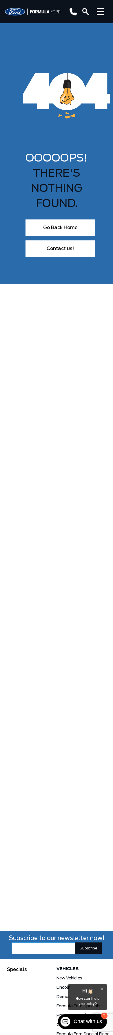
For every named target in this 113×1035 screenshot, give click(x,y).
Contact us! (60, 248)
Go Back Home (60, 227)
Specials (17, 969)
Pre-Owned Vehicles (76, 1015)
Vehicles (68, 969)
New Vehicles (69, 978)
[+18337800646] (72, 11)
